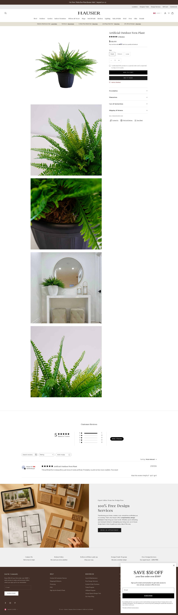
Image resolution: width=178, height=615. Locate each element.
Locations (135, 7)
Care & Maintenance (91, 578)
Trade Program (89, 587)
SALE (125, 18)
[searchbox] (27, 454)
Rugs (83, 18)
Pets (130, 18)
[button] (115, 82)
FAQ (51, 587)
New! (35, 18)
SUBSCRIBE (148, 596)
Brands (141, 18)
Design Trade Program (119, 557)
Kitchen (100, 18)
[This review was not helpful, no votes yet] (154, 475)
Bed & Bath (91, 18)
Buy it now (128, 78)
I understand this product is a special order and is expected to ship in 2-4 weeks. (129, 67)
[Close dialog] (173, 565)
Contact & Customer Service (58, 578)
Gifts (135, 18)
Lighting (107, 18)
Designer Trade (144, 7)
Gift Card (165, 7)
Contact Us (29, 557)
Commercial (173, 7)
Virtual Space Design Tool (93, 593)
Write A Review (117, 439)
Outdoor (42, 18)
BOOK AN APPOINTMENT (109, 530)
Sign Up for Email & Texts (57, 590)
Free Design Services (149, 557)
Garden (49, 18)
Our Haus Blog (89, 596)
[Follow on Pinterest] (15, 603)
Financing (53, 584)
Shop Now (95, 24)
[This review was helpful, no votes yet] (151, 475)
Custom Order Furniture (92, 584)
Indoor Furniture (60, 18)
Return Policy (59, 557)
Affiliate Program (90, 590)
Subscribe (11, 593)
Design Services (155, 7)
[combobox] (47, 454)
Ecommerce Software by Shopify (85, 609)
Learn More (54, 24)
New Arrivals (71, 24)
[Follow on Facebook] (5, 603)
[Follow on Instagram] (10, 603)
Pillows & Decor (74, 18)
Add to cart (128, 72)
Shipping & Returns (55, 581)
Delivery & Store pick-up (89, 557)
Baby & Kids (117, 18)
